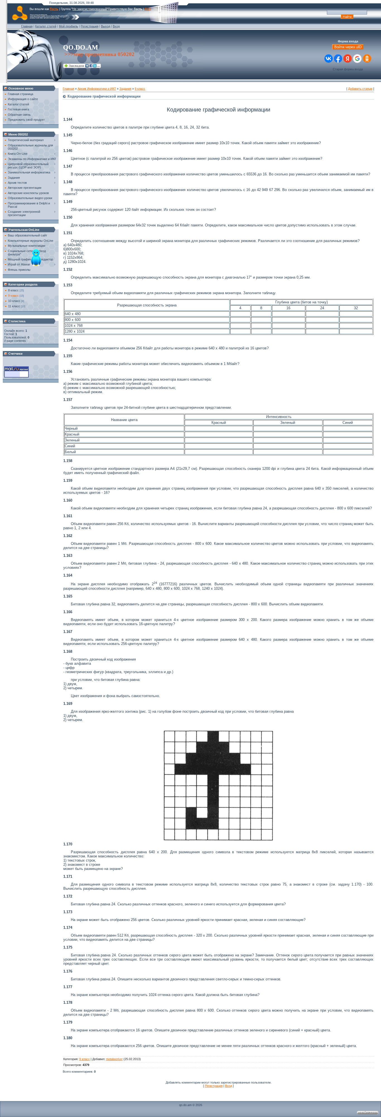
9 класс (13, 295)
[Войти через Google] (357, 58)
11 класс (14, 306)
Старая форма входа (348, 69)
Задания (125, 88)
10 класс (14, 301)
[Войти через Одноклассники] (367, 58)
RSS (148, 9)
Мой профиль (68, 26)
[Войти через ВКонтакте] (328, 58)
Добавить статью (360, 88)
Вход (116, 26)
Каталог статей (45, 26)
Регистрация (89, 26)
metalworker (114, 1059)
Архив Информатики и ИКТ (97, 88)
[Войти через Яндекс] (347, 58)
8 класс (13, 290)
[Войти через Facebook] (338, 58)
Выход (105, 26)
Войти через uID (347, 47)
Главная (27, 26)
